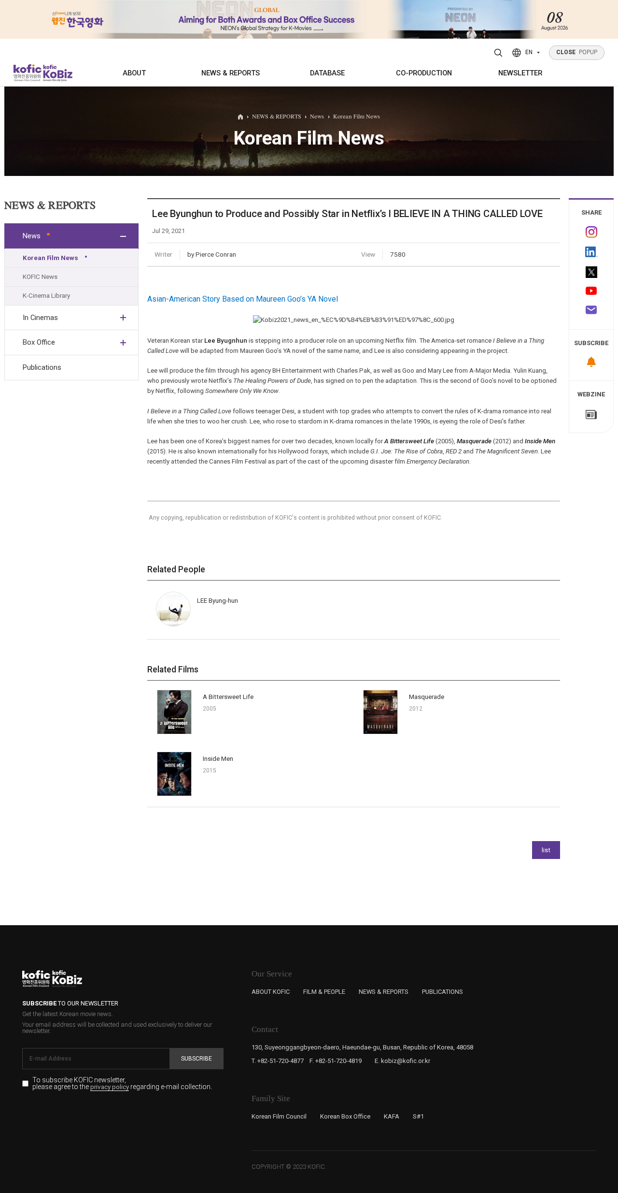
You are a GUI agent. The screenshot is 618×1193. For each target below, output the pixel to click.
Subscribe (196, 1058)
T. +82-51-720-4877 (278, 1060)
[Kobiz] (57, 72)
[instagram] (591, 232)
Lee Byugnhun (225, 340)
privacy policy (109, 1087)
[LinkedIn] (591, 252)
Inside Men (540, 441)
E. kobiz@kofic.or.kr (402, 1060)
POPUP (577, 52)
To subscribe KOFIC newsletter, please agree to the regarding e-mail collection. (122, 1084)
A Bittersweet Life (409, 441)
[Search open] (498, 53)
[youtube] (591, 291)
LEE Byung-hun (217, 600)
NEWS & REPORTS (230, 73)
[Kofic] (28, 72)
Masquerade (474, 441)
